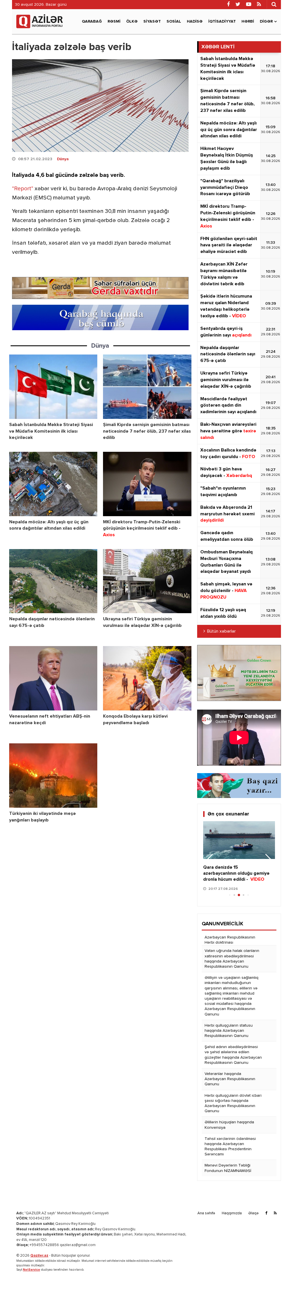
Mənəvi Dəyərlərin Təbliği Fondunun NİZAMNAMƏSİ (228, 1168)
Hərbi (247, 21)
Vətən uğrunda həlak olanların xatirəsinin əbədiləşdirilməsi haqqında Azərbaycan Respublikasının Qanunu (232, 959)
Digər (266, 21)
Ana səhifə (206, 1213)
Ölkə (132, 21)
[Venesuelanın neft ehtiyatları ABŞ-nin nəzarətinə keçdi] (53, 678)
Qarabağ (92, 21)
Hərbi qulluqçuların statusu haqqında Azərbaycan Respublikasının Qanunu (229, 1030)
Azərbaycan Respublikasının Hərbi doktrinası (230, 939)
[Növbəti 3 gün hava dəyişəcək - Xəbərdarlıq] (239, 840)
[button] (268, 860)
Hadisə (195, 21)
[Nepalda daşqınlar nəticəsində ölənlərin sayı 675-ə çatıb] (53, 581)
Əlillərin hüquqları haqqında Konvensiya (229, 1124)
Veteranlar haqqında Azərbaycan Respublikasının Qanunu (230, 1079)
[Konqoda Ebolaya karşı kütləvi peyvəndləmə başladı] (147, 678)
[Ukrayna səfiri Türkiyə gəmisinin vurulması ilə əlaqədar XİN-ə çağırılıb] (147, 581)
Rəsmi (114, 21)
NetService (31, 1269)
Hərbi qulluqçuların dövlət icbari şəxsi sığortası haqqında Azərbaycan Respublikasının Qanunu (233, 1103)
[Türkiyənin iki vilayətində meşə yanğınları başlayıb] (53, 775)
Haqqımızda (232, 1213)
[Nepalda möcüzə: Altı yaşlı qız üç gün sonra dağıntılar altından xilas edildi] (53, 484)
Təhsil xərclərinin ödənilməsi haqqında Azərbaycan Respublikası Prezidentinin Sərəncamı (230, 1147)
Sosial (174, 21)
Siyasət (152, 21)
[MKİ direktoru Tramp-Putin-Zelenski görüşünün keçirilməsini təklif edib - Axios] (147, 484)
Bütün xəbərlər (221, 631)
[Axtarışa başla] (274, 4)
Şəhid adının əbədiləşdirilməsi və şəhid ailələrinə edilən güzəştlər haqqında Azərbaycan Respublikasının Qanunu (233, 1055)
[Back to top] (277, 1279)
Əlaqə (253, 1213)
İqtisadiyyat (222, 21)
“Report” (22, 189)
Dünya (63, 159)
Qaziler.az (39, 1256)
